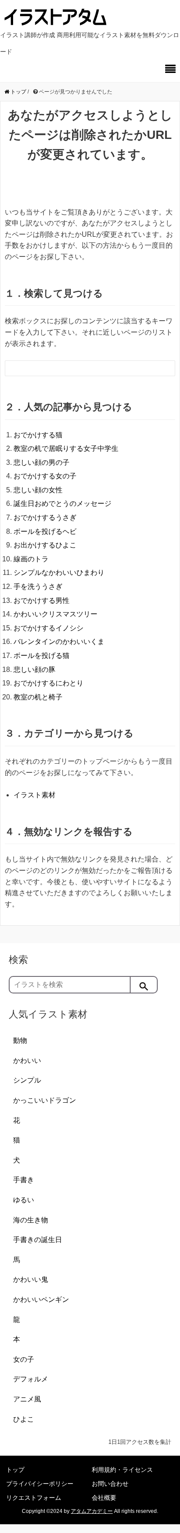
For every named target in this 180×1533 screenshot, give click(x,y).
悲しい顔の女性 (38, 490)
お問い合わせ (110, 1483)
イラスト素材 (34, 795)
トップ (15, 1469)
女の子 (23, 1359)
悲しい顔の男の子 (41, 462)
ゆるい (23, 1200)
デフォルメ (30, 1379)
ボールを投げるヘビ (45, 531)
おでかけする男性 (41, 600)
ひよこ (23, 1419)
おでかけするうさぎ (45, 517)
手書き (23, 1179)
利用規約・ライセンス (122, 1469)
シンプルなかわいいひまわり (59, 572)
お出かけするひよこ (45, 545)
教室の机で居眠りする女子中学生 (66, 448)
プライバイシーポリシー (39, 1483)
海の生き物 (30, 1220)
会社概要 (104, 1497)
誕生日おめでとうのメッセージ (62, 503)
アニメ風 (27, 1399)
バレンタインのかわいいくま (59, 641)
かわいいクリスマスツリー (55, 614)
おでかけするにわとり (48, 683)
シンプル (27, 1080)
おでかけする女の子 (45, 476)
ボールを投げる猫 (41, 655)
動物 (20, 1040)
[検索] (144, 984)
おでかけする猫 (38, 435)
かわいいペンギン (41, 1299)
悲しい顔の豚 (34, 669)
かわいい (27, 1060)
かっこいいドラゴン (44, 1100)
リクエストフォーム (33, 1497)
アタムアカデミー (92, 1511)
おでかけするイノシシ (48, 628)
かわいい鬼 (30, 1279)
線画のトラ (31, 559)
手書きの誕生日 (37, 1239)
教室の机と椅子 (38, 697)
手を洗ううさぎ (38, 586)
